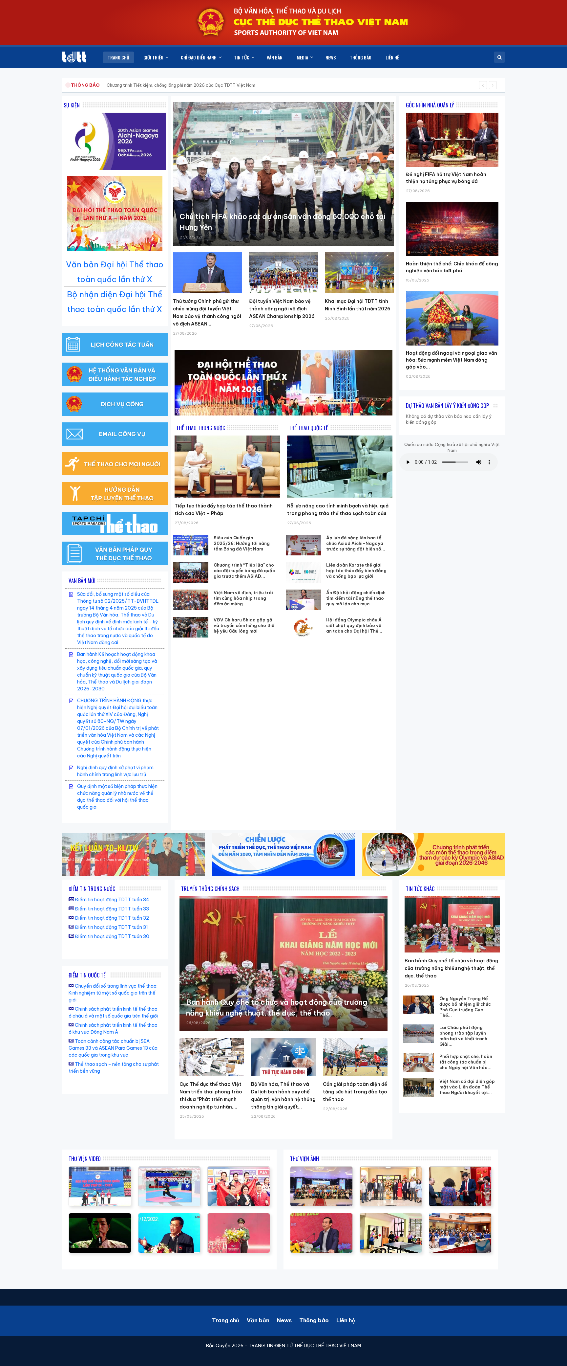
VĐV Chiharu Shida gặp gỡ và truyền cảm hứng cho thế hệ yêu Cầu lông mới (244, 625)
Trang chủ (225, 1320)
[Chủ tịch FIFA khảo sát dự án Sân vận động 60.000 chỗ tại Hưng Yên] (283, 174)
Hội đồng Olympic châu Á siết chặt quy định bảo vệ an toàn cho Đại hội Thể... (354, 625)
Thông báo (314, 1320)
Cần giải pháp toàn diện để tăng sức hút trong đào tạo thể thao (355, 1091)
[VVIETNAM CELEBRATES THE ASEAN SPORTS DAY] (169, 1170)
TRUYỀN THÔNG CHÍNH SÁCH (210, 889)
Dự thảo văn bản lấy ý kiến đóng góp (447, 406)
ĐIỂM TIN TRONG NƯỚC (92, 889)
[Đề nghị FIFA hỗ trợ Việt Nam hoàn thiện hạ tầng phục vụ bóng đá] (452, 113)
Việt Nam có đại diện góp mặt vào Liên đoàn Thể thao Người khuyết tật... (467, 1087)
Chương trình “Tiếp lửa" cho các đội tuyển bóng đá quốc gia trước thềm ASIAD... (244, 570)
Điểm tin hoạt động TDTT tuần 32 (112, 918)
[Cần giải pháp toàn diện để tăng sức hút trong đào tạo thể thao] (355, 1057)
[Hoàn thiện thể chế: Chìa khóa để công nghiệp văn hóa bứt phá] (452, 202)
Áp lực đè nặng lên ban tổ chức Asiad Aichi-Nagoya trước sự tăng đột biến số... (355, 543)
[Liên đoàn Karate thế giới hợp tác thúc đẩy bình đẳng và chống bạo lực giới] (303, 572)
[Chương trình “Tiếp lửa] (191, 572)
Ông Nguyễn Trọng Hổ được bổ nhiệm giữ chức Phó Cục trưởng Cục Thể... (465, 1007)
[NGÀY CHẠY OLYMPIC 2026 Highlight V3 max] (239, 1217)
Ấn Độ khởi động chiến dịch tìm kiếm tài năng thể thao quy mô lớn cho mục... (356, 598)
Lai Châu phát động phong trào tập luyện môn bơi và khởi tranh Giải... (463, 1036)
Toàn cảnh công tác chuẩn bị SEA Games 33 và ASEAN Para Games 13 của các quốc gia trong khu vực (113, 1048)
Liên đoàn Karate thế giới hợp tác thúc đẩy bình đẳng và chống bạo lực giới (356, 570)
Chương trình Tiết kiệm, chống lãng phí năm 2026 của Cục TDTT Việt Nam (181, 85)
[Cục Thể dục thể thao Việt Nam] (74, 57)
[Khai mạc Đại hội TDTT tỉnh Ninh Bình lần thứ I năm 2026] (359, 272)
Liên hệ (345, 1320)
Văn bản (258, 1320)
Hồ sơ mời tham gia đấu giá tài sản (105, 85)
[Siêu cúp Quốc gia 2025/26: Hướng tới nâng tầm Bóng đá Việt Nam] (191, 545)
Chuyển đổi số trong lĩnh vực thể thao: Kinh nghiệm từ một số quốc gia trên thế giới (113, 993)
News (284, 1320)
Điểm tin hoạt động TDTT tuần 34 (112, 900)
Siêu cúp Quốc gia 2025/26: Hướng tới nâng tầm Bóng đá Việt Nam (242, 543)
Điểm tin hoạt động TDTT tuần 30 (112, 936)
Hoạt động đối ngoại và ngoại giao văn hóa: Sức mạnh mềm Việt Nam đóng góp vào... (451, 360)
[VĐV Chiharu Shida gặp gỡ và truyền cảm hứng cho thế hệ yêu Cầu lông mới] (191, 627)
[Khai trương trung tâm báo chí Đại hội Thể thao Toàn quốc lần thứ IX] (169, 1217)
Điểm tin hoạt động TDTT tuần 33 (112, 909)
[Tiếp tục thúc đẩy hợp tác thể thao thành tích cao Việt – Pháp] (227, 467)
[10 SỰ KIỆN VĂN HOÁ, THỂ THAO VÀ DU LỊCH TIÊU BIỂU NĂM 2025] (100, 1217)
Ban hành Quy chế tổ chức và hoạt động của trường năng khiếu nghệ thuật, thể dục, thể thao (451, 968)
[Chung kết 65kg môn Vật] (100, 1170)
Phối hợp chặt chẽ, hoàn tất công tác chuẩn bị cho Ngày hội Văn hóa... (465, 1062)
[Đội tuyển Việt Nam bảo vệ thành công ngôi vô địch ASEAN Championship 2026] (283, 272)
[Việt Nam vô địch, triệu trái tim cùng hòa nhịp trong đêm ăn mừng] (191, 600)
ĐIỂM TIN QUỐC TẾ (87, 975)
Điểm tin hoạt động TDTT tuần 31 (111, 927)
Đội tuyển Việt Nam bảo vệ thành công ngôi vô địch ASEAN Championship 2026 (282, 308)
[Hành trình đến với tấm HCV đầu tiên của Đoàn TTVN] (239, 1170)
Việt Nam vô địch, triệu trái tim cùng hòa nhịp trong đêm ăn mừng (243, 598)
